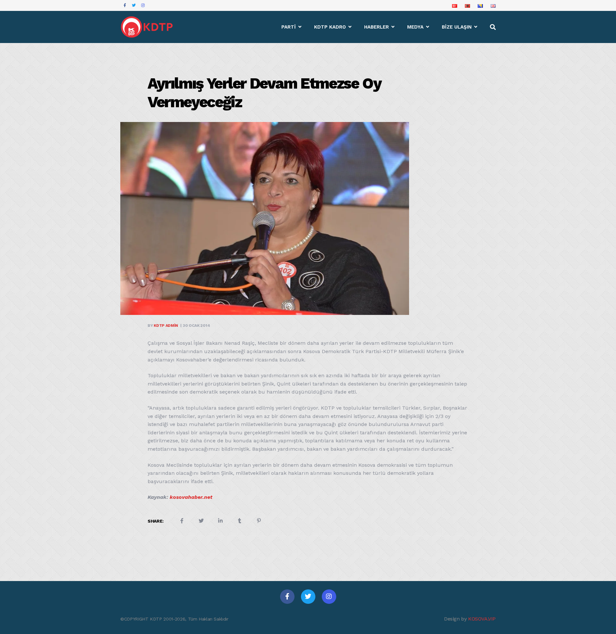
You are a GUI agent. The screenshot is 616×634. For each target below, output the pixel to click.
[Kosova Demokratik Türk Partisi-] (147, 27)
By (163, 325)
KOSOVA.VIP (482, 619)
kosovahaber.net (191, 497)
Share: (156, 521)
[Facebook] (287, 596)
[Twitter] (308, 596)
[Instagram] (329, 596)
